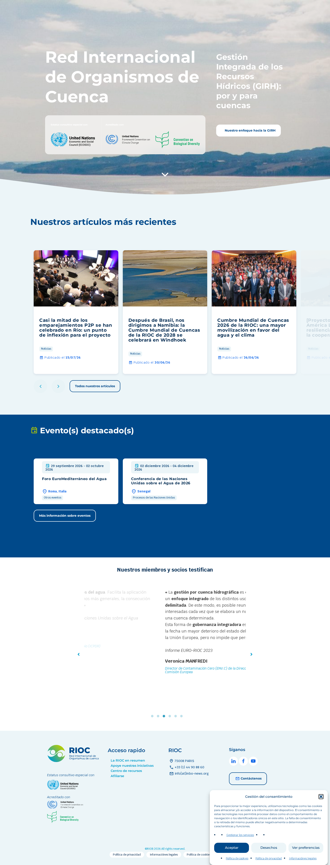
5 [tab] (176, 716)
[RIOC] (74, 760)
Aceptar (231, 848)
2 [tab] (159, 716)
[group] (76, 312)
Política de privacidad (268, 858)
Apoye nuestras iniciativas (132, 766)
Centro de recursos (126, 771)
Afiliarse (117, 776)
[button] (321, 796)
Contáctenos (251, 778)
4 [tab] (171, 716)
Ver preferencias (306, 848)
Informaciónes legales (303, 858)
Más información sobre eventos (64, 516)
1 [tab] (153, 716)
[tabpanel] (165, 632)
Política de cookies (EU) (202, 854)
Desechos (268, 848)
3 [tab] (165, 716)
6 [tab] (182, 716)
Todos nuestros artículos (95, 386)
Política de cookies (237, 858)
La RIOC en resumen (128, 760)
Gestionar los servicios (240, 835)
